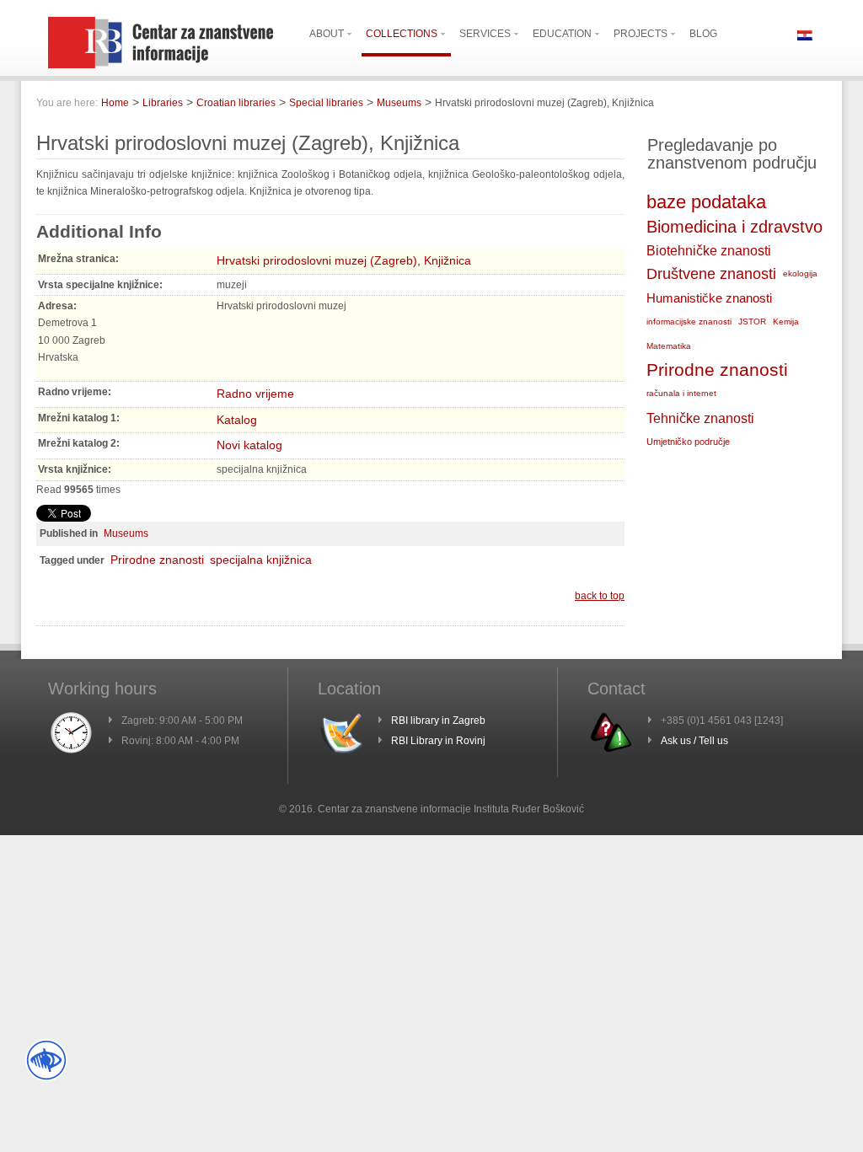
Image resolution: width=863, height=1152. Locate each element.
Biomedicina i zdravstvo (734, 226)
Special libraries (326, 103)
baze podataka (706, 201)
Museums (399, 103)
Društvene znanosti (711, 273)
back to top (599, 596)
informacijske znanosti (689, 321)
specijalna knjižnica (261, 559)
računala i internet (681, 393)
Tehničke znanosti (700, 418)
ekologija (800, 273)
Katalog (237, 419)
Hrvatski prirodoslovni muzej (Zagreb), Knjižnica (344, 260)
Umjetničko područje (688, 442)
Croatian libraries (236, 103)
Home (115, 103)
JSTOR (752, 321)
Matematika (668, 346)
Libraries (162, 103)
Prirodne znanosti (157, 559)
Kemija (786, 321)
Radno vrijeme (255, 393)
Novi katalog (249, 445)
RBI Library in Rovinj (438, 741)
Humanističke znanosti (709, 298)
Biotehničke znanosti (708, 250)
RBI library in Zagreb (438, 720)
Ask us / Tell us (694, 741)
